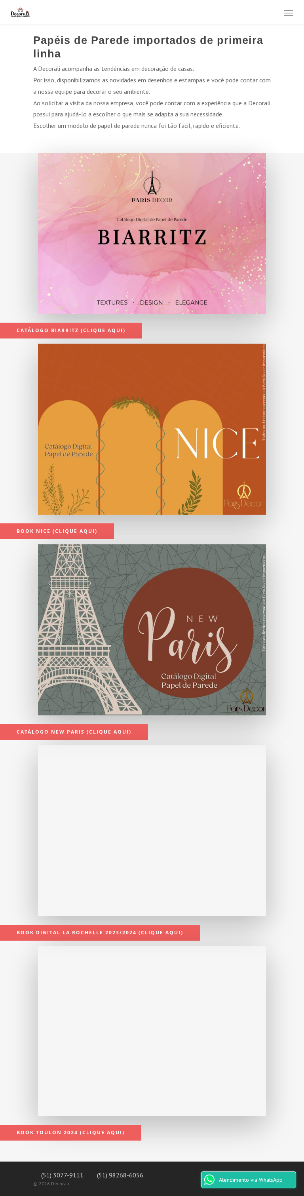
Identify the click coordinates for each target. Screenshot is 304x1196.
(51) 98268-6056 (119, 1175)
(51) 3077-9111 (62, 1175)
